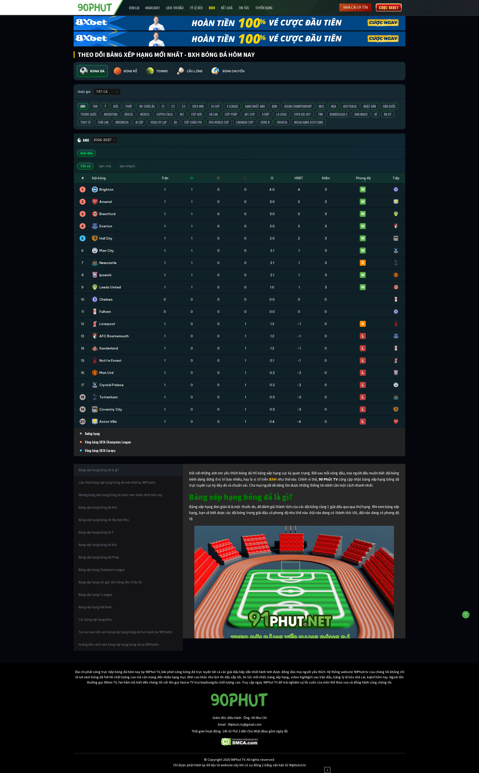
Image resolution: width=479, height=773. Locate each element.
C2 (173, 106)
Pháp (128, 106)
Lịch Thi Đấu (175, 7)
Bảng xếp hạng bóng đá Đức (98, 545)
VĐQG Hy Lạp (158, 122)
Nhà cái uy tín (355, 7)
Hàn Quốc (389, 106)
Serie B (265, 122)
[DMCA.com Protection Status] (239, 741)
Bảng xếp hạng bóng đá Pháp (99, 557)
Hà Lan (213, 114)
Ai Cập (139, 122)
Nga (333, 106)
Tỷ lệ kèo (196, 7)
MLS (321, 106)
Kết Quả (227, 7)
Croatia (282, 122)
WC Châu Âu (147, 106)
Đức (116, 106)
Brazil (128, 114)
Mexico (144, 114)
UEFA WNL (198, 106)
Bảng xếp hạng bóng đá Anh (98, 507)
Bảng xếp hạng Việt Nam (95, 607)
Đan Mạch (361, 114)
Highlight (152, 7)
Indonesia (122, 122)
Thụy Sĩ (85, 122)
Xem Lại (134, 7)
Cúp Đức (196, 114)
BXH (212, 7)
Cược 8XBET (389, 7)
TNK (320, 114)
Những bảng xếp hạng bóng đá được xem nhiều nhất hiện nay (120, 495)
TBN (95, 106)
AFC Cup (249, 114)
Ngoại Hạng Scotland (308, 122)
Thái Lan (103, 122)
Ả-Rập (265, 114)
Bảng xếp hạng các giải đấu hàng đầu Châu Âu (110, 582)
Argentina (111, 114)
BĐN (274, 106)
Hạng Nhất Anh (255, 106)
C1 (163, 106)
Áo (175, 122)
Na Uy (387, 114)
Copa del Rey (302, 114)
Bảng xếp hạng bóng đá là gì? (99, 470)
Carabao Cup (244, 122)
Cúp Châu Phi (193, 122)
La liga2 (281, 114)
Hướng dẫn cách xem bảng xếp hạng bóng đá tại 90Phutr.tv (119, 644)
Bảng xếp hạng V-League (95, 595)
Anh (82, 106)
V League (232, 106)
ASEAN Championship (298, 106)
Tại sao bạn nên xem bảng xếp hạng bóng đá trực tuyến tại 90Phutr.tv (125, 632)
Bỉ (375, 114)
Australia (350, 106)
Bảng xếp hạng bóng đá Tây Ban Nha (104, 520)
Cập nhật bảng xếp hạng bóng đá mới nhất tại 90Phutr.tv (117, 482)
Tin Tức (244, 7)
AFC (182, 114)
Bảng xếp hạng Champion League (101, 570)
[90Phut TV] (95, 7)
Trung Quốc (88, 114)
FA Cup (215, 106)
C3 (183, 106)
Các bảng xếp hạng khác (95, 619)
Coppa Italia (164, 114)
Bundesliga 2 (339, 114)
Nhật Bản (369, 106)
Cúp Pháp (231, 114)
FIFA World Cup (219, 122)
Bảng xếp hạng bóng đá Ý (96, 532)
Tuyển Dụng (263, 7)
